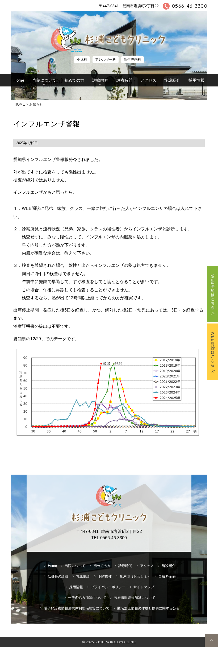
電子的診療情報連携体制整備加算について (77, 608)
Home (19, 80)
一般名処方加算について (87, 598)
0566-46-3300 (189, 6)
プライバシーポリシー (108, 587)
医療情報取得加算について (134, 598)
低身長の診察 (58, 576)
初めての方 (74, 80)
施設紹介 (172, 80)
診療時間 (124, 80)
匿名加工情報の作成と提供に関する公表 (148, 608)
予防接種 (105, 576)
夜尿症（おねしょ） (135, 576)
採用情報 (196, 80)
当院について (44, 80)
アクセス (148, 80)
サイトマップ (143, 587)
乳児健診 (83, 576)
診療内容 (100, 80)
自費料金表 (167, 576)
